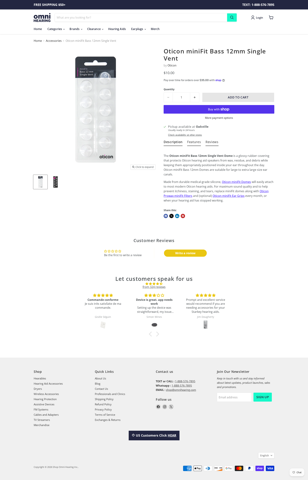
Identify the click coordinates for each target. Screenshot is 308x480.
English (264, 455)
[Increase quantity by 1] (194, 97)
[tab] (173, 142)
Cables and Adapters (46, 414)
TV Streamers (42, 420)
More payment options (219, 117)
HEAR (172, 435)
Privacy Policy (103, 409)
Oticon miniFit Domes (236, 182)
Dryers (38, 389)
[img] (154, 283)
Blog (97, 383)
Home (38, 29)
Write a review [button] (185, 253)
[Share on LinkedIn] (177, 216)
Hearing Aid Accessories (48, 383)
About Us (100, 378)
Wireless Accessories (46, 394)
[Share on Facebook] (166, 216)
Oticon (172, 65)
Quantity (169, 89)
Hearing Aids (117, 29)
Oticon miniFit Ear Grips (229, 196)
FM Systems (41, 409)
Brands (75, 29)
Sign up (262, 397)
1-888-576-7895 (185, 381)
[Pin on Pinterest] (183, 216)
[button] (151, 333)
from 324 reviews (154, 287)
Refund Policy (103, 404)
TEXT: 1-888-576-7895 (258, 5)
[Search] (232, 17)
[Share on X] (171, 216)
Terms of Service (105, 414)
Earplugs (137, 29)
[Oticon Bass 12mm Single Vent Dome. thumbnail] (55, 182)
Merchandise (41, 425)
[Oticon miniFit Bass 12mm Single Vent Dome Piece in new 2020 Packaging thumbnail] (40, 182)
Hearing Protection (45, 399)
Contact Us (101, 389)
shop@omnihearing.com (181, 390)
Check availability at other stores (185, 135)
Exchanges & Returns (107, 420)
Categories (55, 29)
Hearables (40, 378)
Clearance (94, 29)
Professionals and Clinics (110, 394)
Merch (155, 29)
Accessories (54, 40)
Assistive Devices (44, 404)
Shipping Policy (104, 399)
